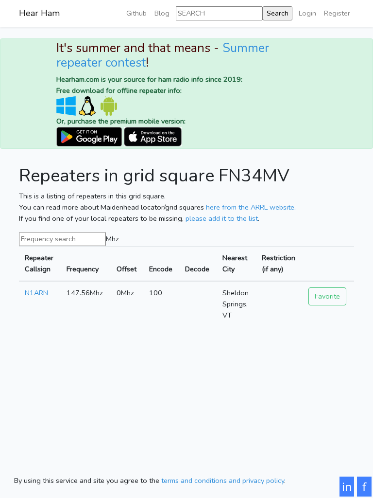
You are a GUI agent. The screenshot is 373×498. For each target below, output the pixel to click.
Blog (162, 13)
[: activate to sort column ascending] (328, 263)
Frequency (83, 269)
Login (307, 13)
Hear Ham (39, 13)
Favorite (327, 296)
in (347, 487)
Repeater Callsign (39, 263)
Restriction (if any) (278, 263)
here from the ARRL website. (251, 207)
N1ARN (36, 293)
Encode (160, 269)
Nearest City (234, 263)
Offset (126, 269)
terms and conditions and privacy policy (222, 480)
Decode (197, 269)
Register (337, 13)
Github (136, 13)
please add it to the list (222, 218)
